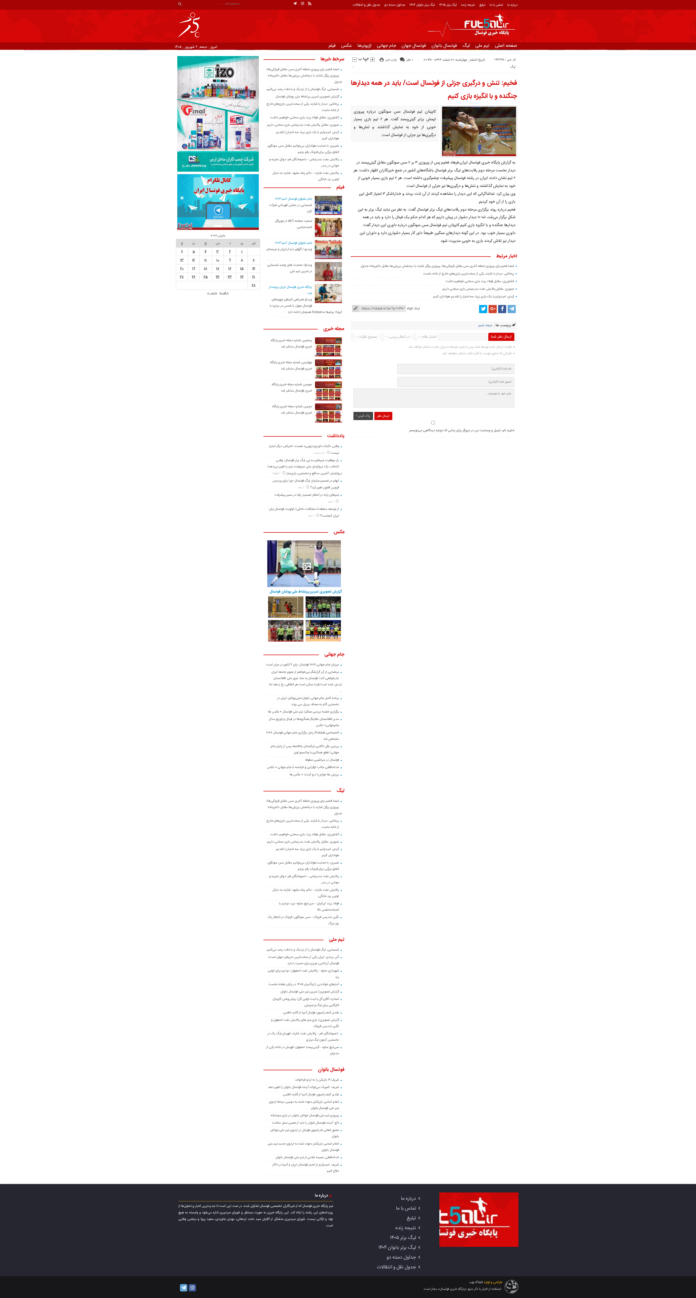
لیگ (466, 46)
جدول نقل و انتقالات (366, 5)
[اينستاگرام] (302, 3)
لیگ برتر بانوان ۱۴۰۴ (422, 5)
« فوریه (224, 293)
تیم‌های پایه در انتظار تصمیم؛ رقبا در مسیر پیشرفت (307, 495)
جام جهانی (386, 46)
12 (193, 260)
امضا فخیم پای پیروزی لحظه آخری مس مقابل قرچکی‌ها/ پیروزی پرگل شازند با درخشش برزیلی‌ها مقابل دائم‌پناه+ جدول (437, 266)
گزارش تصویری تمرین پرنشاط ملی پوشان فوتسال (307, 96)
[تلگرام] (295, 3)
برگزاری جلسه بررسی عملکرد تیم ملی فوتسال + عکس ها (303, 711)
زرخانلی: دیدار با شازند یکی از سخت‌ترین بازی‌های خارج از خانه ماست (468, 273)
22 (242, 277)
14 (253, 268)
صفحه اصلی (506, 46)
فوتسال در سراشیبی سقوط (322, 760)
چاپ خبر (391, 60)
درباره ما (512, 5)
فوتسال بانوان (444, 46)
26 (193, 277)
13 (182, 260)
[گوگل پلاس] (493, 309)
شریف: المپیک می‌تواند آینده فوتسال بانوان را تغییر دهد (303, 1087)
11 (205, 260)
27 (182, 277)
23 (230, 277)
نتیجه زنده (468, 5)
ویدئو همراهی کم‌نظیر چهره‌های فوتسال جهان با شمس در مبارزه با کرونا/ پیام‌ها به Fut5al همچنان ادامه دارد (306, 306)
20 (182, 268)
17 (217, 268)
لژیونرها (364, 46)
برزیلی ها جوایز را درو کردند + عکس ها (314, 774)
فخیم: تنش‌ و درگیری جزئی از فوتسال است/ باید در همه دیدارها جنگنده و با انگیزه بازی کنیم (434, 90)
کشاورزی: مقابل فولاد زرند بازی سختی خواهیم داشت (480, 281)
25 (206, 277)
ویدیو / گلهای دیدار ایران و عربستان (289, 249)
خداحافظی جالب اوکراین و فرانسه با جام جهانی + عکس (303, 767)
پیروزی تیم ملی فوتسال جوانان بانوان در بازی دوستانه (305, 1115)
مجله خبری (333, 329)
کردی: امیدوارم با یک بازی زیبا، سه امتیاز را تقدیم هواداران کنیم (473, 296)
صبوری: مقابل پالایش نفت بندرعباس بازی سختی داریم (478, 289)
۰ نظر (409, 60)
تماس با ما (496, 5)
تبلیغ (482, 5)
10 (217, 260)
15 (242, 268)
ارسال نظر (383, 416)
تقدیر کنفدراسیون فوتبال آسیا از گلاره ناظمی (311, 1012)
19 (193, 268)
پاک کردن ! (363, 416)
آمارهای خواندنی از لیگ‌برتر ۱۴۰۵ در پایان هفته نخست (303, 984)
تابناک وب (476, 1282)
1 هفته (277, 473)
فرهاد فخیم (485, 325)
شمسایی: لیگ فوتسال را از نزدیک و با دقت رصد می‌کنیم (303, 89)
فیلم (332, 46)
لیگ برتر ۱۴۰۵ (448, 5)
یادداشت (335, 436)
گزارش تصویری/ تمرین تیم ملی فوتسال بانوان (309, 991)
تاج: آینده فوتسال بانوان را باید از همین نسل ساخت (305, 1123)
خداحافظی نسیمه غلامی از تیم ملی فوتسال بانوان (307, 1157)
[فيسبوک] (502, 309)
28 (254, 285)
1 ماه (302, 487)
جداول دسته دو (394, 5)
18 (205, 268)
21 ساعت (319, 453)
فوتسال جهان (414, 46)
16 (229, 268)
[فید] (309, 3)
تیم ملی (482, 46)
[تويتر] (483, 309)
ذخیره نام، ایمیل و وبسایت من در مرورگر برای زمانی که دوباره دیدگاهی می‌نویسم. (461, 430)
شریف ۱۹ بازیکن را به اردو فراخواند (317, 1080)
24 (217, 277)
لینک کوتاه (413, 308)
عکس (346, 46)
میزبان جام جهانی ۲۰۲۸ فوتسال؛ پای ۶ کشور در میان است (302, 664)
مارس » (212, 293)
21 (253, 277)
